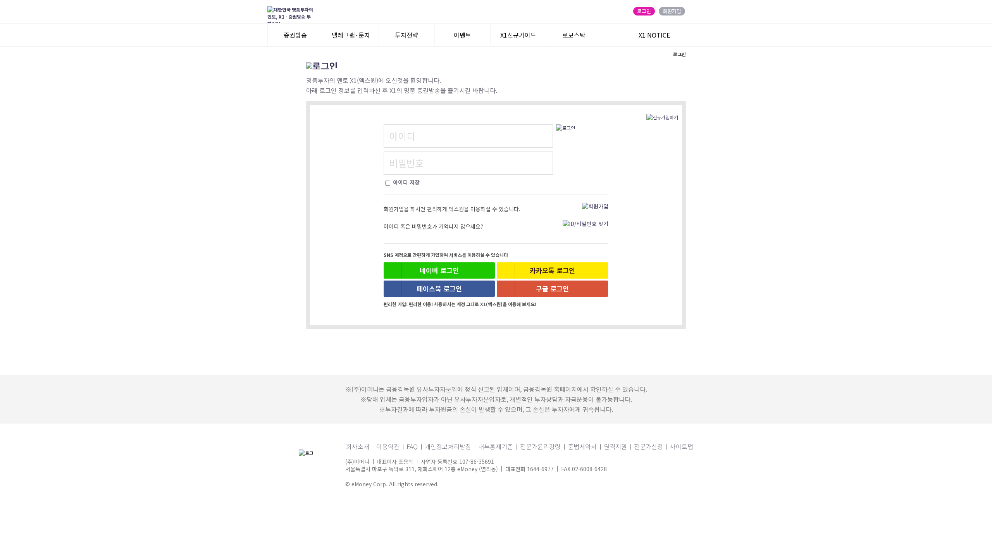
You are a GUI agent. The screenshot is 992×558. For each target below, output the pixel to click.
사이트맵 (681, 446)
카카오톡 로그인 (552, 270)
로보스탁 (574, 35)
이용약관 (388, 446)
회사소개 (357, 446)
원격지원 (615, 446)
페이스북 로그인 (439, 288)
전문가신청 (648, 446)
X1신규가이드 (518, 35)
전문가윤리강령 (540, 446)
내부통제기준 (495, 446)
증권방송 (295, 35)
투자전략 (406, 35)
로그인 (644, 11)
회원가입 (672, 11)
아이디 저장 (405, 182)
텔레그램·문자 (351, 35)
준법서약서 (582, 446)
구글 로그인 (552, 288)
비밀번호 (406, 163)
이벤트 (462, 35)
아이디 (402, 136)
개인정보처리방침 (448, 446)
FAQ (412, 446)
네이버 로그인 (439, 270)
